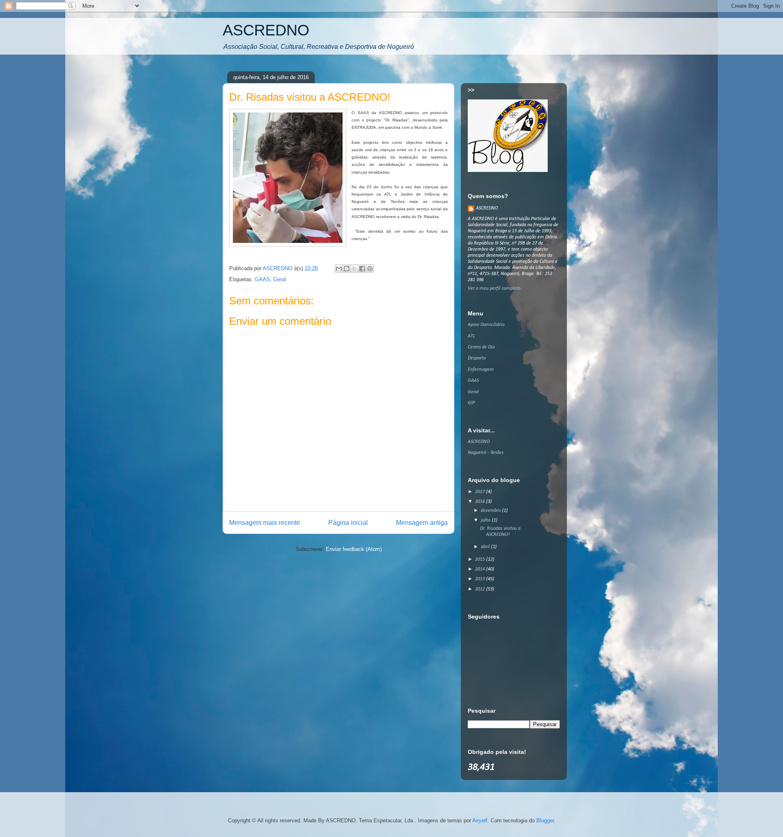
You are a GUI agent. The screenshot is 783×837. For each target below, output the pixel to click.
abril (486, 546)
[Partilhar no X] (354, 268)
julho (486, 520)
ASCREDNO (266, 30)
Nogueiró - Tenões (486, 452)
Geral (279, 279)
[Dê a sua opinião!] (347, 268)
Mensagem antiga (422, 522)
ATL (471, 336)
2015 (480, 559)
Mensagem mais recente (264, 522)
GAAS (262, 279)
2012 (480, 589)
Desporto (477, 358)
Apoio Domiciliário (486, 324)
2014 (480, 569)
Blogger (545, 820)
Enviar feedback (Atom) (354, 549)
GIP (471, 403)
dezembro (491, 510)
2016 (480, 501)
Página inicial (348, 522)
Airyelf (479, 820)
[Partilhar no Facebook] (362, 268)
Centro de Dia (481, 347)
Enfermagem (481, 369)
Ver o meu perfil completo (494, 288)
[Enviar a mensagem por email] (339, 268)
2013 (480, 579)
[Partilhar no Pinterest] (370, 268)
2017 (480, 491)
